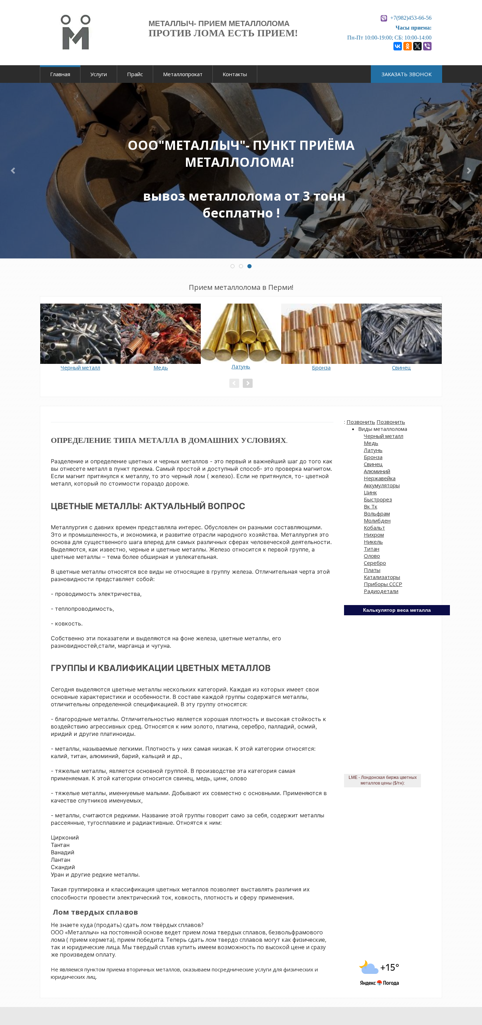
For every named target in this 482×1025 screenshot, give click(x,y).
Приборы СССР (383, 583)
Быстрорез (378, 499)
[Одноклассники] (407, 46)
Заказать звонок (406, 74)
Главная (60, 74)
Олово (372, 555)
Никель (373, 541)
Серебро (375, 562)
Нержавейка (380, 478)
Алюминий (377, 471)
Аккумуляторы (382, 485)
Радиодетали (381, 590)
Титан (371, 548)
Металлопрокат (183, 74)
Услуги (98, 74)
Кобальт (374, 527)
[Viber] (427, 46)
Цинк (370, 492)
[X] (417, 46)
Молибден (377, 520)
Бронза (373, 456)
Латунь (373, 449)
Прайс (135, 74)
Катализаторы (382, 576)
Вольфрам (377, 513)
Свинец (373, 464)
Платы (372, 569)
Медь (371, 442)
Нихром (374, 534)
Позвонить (361, 421)
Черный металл (383, 435)
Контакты (235, 74)
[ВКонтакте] (397, 46)
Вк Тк (370, 506)
